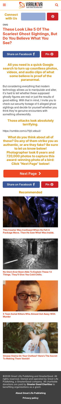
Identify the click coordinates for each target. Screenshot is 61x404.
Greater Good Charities (39, 384)
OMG (5, 24)
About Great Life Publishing (31, 393)
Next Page (29, 174)
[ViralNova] (30, 5)
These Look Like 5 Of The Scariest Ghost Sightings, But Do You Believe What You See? (30, 36)
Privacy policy (30, 398)
